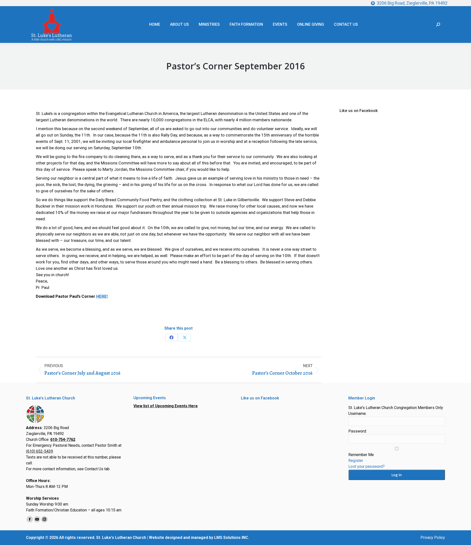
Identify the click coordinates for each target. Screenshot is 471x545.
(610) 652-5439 (39, 451)
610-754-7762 (62, 439)
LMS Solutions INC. (231, 537)
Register (355, 460)
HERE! (102, 296)
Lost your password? (366, 466)
